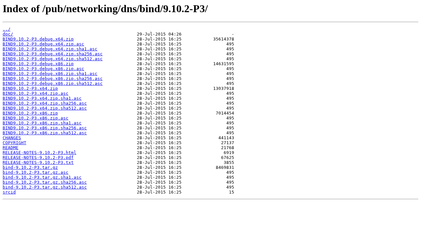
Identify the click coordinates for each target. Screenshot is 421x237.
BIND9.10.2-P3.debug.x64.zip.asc (43, 43)
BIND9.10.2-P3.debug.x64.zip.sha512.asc (53, 58)
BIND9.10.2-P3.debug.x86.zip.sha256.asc (53, 78)
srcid (9, 192)
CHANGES (12, 137)
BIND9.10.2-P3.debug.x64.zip (38, 39)
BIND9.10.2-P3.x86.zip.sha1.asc (42, 122)
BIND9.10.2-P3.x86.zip (30, 113)
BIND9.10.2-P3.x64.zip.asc (35, 93)
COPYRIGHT (14, 142)
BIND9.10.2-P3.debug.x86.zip (38, 63)
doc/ (8, 34)
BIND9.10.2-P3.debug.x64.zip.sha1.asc (50, 48)
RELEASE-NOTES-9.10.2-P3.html (39, 152)
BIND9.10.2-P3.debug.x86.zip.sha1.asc (50, 73)
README (10, 147)
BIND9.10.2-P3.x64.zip (30, 88)
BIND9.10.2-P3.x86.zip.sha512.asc (45, 132)
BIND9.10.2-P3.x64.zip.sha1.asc (42, 98)
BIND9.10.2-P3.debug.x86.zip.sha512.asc (53, 83)
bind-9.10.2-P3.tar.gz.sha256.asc (45, 182)
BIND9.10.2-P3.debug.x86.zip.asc (43, 68)
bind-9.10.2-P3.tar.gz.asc (35, 172)
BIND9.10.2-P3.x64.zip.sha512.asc (45, 108)
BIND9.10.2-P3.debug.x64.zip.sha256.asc (53, 53)
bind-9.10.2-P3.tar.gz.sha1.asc (42, 177)
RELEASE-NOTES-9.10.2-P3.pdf (38, 157)
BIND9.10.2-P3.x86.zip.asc (35, 118)
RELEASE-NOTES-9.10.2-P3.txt (38, 162)
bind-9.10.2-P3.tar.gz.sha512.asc (45, 187)
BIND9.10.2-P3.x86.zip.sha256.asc (45, 127)
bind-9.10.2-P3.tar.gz (30, 167)
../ (7, 29)
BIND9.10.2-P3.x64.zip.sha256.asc (45, 103)
